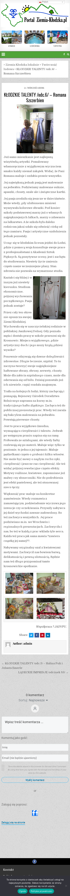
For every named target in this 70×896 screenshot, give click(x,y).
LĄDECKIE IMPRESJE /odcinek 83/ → (43, 672)
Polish (45, 2)
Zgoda (22, 891)
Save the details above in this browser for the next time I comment (37, 766)
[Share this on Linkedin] (48, 635)
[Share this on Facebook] (37, 635)
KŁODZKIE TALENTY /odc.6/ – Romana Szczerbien (35, 97)
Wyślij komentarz (35, 780)
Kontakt (8, 869)
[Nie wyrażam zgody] (66, 885)
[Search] (68, 54)
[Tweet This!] (31, 635)
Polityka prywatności (41, 891)
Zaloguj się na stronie (13, 822)
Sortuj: (23, 700)
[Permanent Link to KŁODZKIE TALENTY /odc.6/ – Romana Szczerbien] (35, 128)
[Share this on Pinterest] (42, 635)
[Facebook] (64, 54)
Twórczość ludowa (35, 87)
